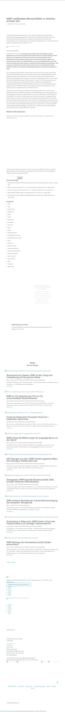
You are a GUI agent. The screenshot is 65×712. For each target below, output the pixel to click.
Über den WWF (12, 256)
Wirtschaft (10, 264)
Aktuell (48, 686)
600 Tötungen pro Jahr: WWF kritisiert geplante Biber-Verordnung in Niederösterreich (30, 195)
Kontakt (54, 686)
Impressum (21, 686)
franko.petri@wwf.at (48, 116)
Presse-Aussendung (20, 24)
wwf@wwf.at (9, 645)
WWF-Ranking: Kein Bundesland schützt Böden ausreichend (28, 543)
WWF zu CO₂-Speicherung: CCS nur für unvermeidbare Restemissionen (26, 187)
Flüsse (9, 217)
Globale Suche (43, 171)
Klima (9, 227)
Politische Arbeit (12, 245)
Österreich (10, 243)
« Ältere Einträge (10, 562)
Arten (9, 206)
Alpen (9, 204)
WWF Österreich (12, 686)
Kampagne (10, 222)
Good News (11, 219)
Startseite (2, 711)
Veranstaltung (11, 259)
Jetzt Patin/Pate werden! (42, 308)
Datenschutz (29, 686)
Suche (32, 688)
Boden (9, 214)
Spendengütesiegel (33, 660)
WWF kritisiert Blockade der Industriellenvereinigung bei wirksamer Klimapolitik (31, 501)
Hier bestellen (20, 329)
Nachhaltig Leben (12, 232)
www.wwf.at (9, 647)
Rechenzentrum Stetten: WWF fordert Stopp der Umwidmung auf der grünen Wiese (30, 182)
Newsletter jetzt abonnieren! (18, 584)
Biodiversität (11, 209)
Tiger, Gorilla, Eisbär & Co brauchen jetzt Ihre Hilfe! (42, 287)
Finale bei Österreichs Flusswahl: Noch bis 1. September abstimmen (26, 190)
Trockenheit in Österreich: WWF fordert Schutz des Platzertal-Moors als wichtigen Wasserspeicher (30, 522)
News (9, 240)
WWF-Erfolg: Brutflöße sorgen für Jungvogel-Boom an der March (25, 192)
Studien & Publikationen (14, 251)
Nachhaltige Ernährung (14, 235)
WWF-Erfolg (11, 266)
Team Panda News (12, 253)
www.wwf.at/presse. (11, 118)
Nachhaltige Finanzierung (14, 238)
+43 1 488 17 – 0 (10, 643)
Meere (9, 230)
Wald (9, 261)
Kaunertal (10, 225)
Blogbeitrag (11, 212)
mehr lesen (9, 386)
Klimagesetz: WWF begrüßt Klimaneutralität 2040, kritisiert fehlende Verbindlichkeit (30, 480)
